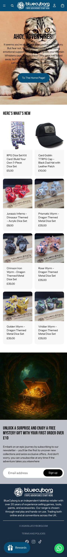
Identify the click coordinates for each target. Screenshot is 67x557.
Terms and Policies (33, 533)
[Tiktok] (40, 541)
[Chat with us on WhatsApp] (59, 548)
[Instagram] (33, 541)
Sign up (53, 472)
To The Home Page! (33, 77)
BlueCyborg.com (37, 525)
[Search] (12, 5)
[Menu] (4, 5)
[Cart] (62, 5)
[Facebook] (27, 541)
